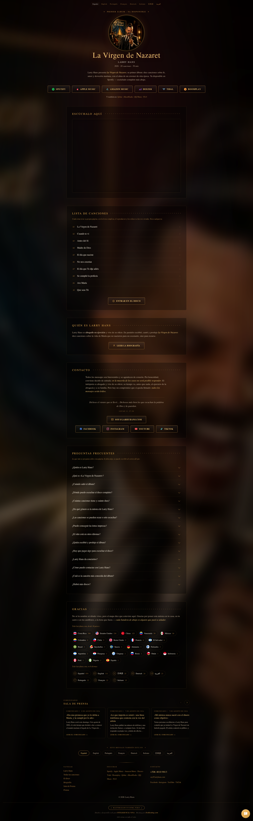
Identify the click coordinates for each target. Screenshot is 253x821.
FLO (145, 96)
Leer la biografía (128, 345)
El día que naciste (85, 254)
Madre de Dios (84, 247)
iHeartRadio (128, 96)
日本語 (150, 4)
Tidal (170, 89)
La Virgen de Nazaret (87, 226)
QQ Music (138, 96)
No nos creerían (84, 261)
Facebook (90, 428)
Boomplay (194, 89)
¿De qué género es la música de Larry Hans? (92, 508)
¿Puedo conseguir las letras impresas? (89, 525)
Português (114, 4)
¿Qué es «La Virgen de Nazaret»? (88, 475)
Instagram (117, 428)
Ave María (82, 282)
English (104, 4)
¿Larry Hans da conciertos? (85, 559)
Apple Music (88, 89)
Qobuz (119, 96)
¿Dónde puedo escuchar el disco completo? (92, 492)
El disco (67, 778)
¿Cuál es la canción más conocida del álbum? (93, 575)
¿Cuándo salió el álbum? (83, 483)
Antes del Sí (82, 240)
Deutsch (133, 4)
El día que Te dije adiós (88, 268)
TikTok (168, 428)
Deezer (147, 89)
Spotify (61, 89)
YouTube (144, 428)
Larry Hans (68, 770)
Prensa (66, 790)
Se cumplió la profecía (87, 275)
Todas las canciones (71, 774)
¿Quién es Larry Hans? (83, 467)
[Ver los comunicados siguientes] (186, 702)
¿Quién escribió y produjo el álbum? (89, 542)
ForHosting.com (152, 812)
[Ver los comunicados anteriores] (180, 702)
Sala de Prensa (76, 703)
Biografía (67, 782)
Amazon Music (119, 89)
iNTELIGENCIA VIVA (126, 812)
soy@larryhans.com (128, 419)
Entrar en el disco (128, 301)
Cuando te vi (83, 233)
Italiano (142, 4)
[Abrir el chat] (245, 813)
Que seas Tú (83, 289)
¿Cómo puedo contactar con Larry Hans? (91, 567)
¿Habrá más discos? (81, 584)
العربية (158, 4)
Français (123, 4)
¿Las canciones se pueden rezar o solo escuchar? (94, 517)
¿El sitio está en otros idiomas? (86, 534)
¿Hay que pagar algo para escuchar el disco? (92, 550)
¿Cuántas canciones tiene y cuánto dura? (91, 500)
